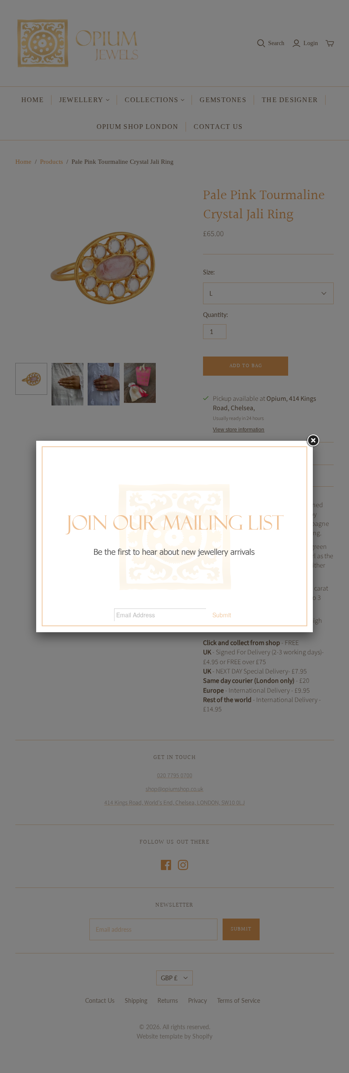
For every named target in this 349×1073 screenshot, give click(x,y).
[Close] (312, 440)
